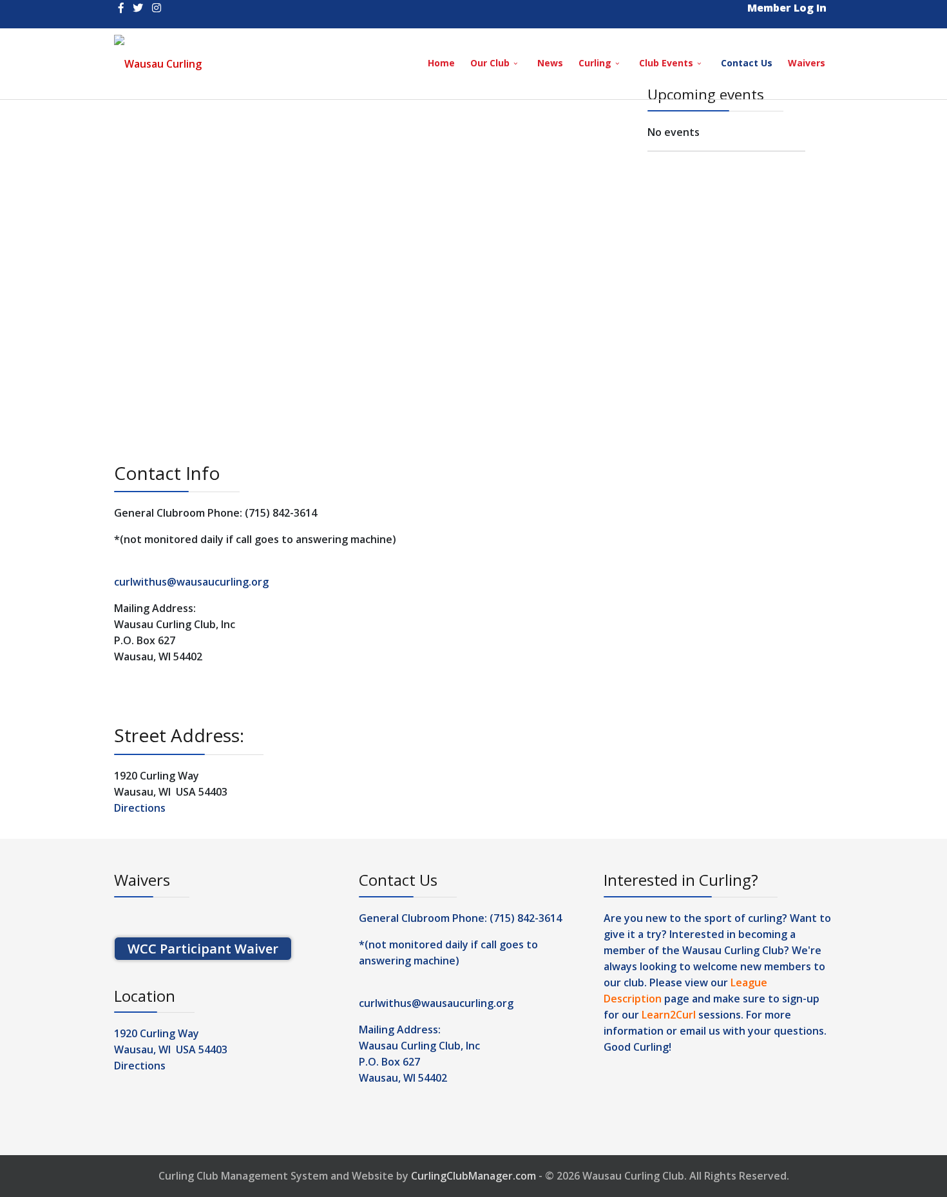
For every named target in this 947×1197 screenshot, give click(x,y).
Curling (595, 63)
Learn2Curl (669, 1015)
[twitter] (138, 8)
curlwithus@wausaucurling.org (191, 582)
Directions (140, 808)
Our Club (490, 63)
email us (700, 1031)
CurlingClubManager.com (473, 1176)
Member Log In (787, 8)
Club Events (666, 63)
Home (441, 63)
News (550, 63)
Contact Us (746, 63)
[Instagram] (156, 8)
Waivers (806, 63)
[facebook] (121, 8)
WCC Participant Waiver (203, 948)
